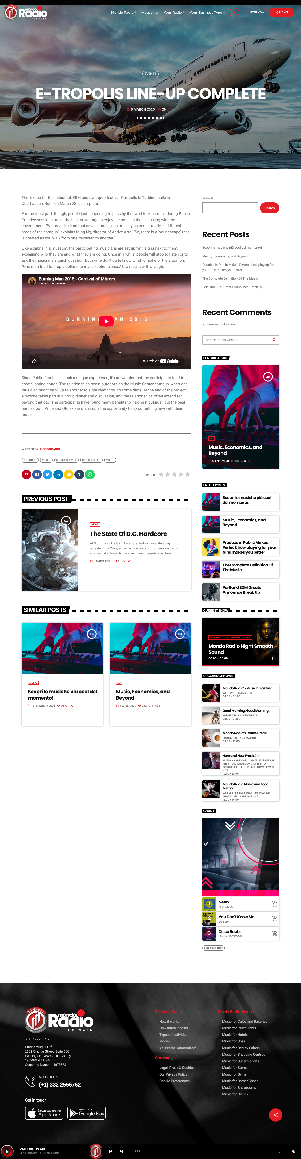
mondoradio (50, 449)
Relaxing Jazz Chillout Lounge (230, 637)
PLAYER (281, 13)
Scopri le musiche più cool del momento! (62, 694)
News (94, 524)
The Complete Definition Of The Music (230, 278)
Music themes (66, 460)
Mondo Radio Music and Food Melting (245, 786)
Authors (30, 460)
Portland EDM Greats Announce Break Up (232, 287)
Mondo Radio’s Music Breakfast (247, 688)
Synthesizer (91, 460)
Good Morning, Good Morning (246, 711)
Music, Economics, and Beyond (143, 694)
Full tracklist (213, 948)
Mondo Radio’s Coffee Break (245, 733)
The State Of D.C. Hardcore (128, 533)
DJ (119, 682)
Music (33, 682)
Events (150, 74)
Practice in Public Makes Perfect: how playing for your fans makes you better (249, 547)
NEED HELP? (49, 1077)
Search (207, 198)
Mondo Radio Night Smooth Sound (240, 649)
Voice (110, 460)
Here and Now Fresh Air (241, 756)
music (46, 460)
